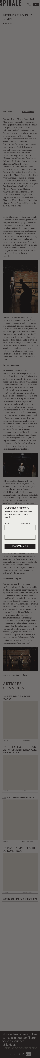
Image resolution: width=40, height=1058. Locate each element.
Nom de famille (25, 523)
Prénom (7, 523)
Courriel (7, 533)
